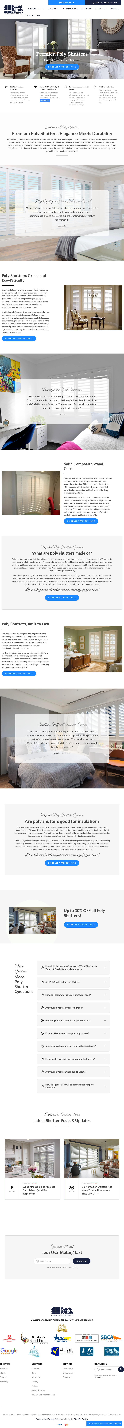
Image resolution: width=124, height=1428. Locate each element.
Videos (34, 1386)
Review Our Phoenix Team (43, 1394)
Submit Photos (38, 1390)
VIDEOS (115, 9)
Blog (33, 1373)
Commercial (68, 1373)
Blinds (34, 1183)
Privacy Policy (73, 1267)
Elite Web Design (81, 1419)
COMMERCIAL (70, 9)
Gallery (34, 1381)
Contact (35, 1368)
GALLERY (87, 9)
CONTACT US (33, 15)
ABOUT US (101, 9)
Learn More (44, 100)
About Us (35, 1377)
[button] (35, 8)
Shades (3, 1377)
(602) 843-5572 (66, 2)
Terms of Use (41, 1419)
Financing (67, 1377)
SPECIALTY (53, 9)
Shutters (94, 1183)
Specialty (4, 1381)
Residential (68, 1368)
